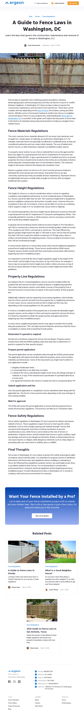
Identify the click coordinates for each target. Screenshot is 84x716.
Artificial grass (66, 703)
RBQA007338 (48, 671)
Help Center (39, 706)
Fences (37, 16)
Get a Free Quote (42, 516)
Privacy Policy (21, 677)
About (37, 700)
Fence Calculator (13, 700)
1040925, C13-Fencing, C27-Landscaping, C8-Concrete (58, 688)
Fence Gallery (12, 703)
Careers (37, 703)
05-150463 (48, 674)
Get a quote (73, 3)
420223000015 (53, 683)
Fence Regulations (49, 16)
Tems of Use (12, 677)
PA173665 (50, 680)
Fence (64, 700)
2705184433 (48, 677)
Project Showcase (14, 706)
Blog (30, 16)
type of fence (42, 110)
